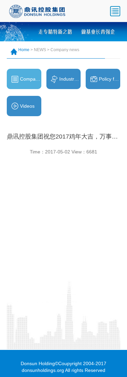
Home (23, 49)
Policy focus (109, 79)
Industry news (70, 79)
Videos (27, 106)
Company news (30, 79)
